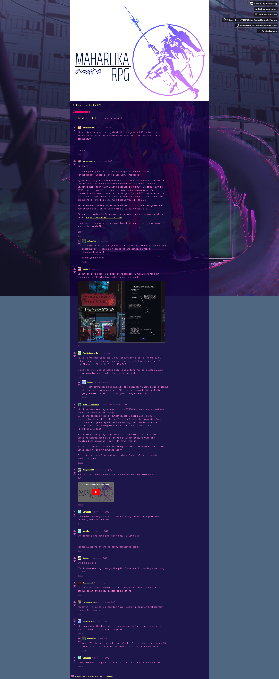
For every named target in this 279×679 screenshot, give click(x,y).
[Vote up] (74, 127)
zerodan (86, 531)
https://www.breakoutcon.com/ (104, 217)
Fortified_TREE (90, 602)
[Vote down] (74, 130)
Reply (80, 154)
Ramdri (90, 382)
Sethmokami (88, 583)
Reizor (86, 558)
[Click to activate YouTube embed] (96, 492)
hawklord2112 (89, 127)
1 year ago (101, 161)
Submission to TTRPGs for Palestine (258, 25)
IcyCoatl (87, 512)
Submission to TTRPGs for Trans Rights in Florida (252, 20)
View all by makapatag (90, 676)
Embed (110, 676)
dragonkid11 (88, 470)
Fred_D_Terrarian (91, 404)
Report (102, 676)
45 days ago (102, 127)
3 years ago (105, 353)
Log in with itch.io (85, 118)
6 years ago (98, 658)
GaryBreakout (89, 161)
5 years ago (100, 583)
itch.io (77, 676)
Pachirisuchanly (90, 353)
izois (85, 269)
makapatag (91, 241)
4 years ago (101, 470)
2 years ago (95, 269)
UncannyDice (88, 621)
